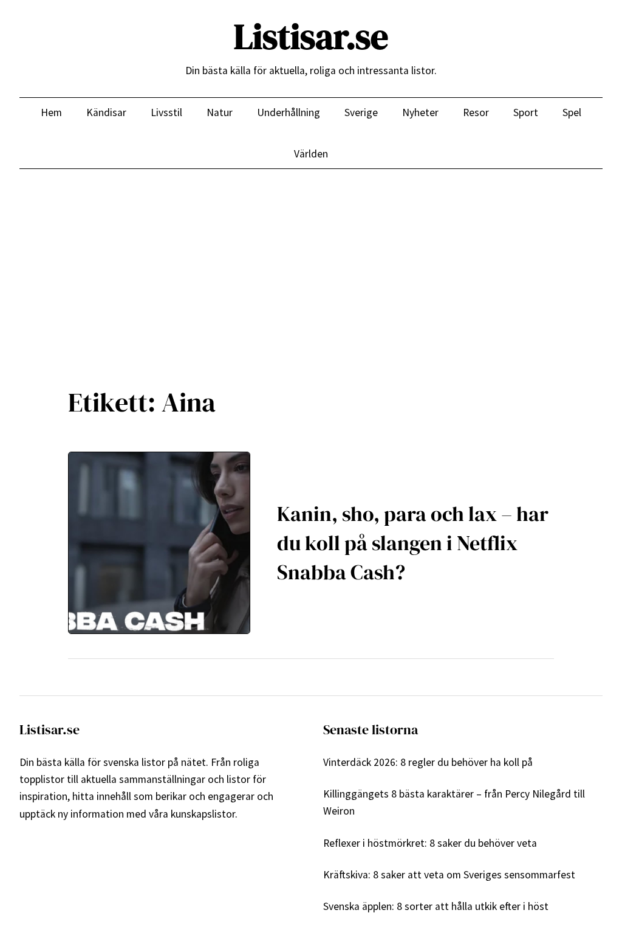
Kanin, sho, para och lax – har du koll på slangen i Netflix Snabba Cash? (413, 543)
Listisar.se (311, 36)
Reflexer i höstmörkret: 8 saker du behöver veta (430, 843)
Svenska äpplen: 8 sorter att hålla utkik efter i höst (436, 906)
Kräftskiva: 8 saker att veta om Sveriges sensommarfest (449, 874)
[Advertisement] (311, 269)
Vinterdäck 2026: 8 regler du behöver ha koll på (428, 762)
